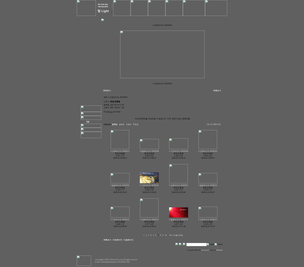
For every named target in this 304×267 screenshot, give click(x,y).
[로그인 (210, 124)
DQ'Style (219, 250)
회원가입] (217, 124)
